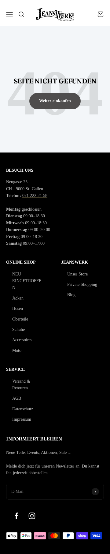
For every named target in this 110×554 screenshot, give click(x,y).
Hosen (17, 308)
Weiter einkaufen (55, 101)
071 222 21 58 (34, 195)
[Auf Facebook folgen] (16, 516)
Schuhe (18, 329)
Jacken (18, 298)
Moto (16, 350)
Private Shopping (82, 284)
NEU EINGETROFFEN (27, 281)
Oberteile (20, 319)
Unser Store (77, 274)
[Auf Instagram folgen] (32, 516)
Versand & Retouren (21, 384)
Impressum (21, 419)
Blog (71, 295)
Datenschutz (22, 409)
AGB (16, 398)
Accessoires (22, 340)
